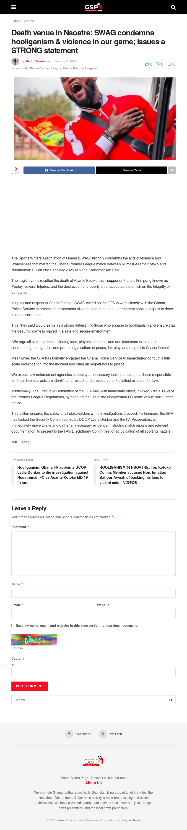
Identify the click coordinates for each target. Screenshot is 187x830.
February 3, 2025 (65, 61)
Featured (28, 21)
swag (26, 442)
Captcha (17, 658)
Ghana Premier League (45, 68)
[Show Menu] (13, 7)
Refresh (17, 648)
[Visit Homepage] (93, 6)
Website (103, 605)
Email (17, 605)
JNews (60, 820)
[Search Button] (173, 7)
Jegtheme (134, 820)
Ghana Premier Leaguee (80, 68)
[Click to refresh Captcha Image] (34, 639)
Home (15, 21)
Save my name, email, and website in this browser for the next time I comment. (77, 625)
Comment (20, 526)
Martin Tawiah (35, 61)
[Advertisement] (93, 221)
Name (17, 584)
